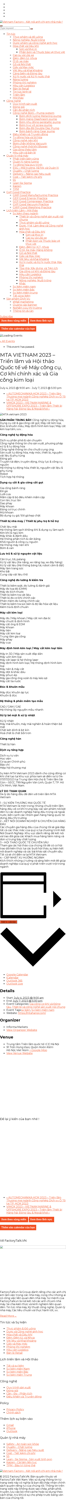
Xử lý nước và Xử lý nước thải (31, 76)
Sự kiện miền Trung (19, 1374)
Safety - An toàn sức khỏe (22, 1444)
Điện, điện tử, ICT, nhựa (34, 247)
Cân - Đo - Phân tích (19, 1393)
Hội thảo (18, 97)
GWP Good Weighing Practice (32, 207)
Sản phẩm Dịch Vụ (18, 298)
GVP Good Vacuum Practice (31, 204)
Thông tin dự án (23, 310)
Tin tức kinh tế (22, 91)
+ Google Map (38, 1050)
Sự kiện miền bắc (24, 289)
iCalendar (12, 977)
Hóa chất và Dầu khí (26, 46)
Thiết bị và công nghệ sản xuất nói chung (38, 1006)
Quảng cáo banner (25, 304)
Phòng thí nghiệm (25, 82)
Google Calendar (17, 974)
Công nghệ (13, 100)
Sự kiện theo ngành (25, 213)
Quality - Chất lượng (19, 1447)
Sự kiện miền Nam (18, 1368)
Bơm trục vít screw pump (35, 125)
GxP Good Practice (18, 192)
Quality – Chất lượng (26, 170)
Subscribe (6, 316)
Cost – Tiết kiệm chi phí (27, 176)
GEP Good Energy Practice (30, 198)
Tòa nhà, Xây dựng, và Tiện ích (38, 268)
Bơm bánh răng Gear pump (37, 131)
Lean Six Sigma (22, 183)
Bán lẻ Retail (21, 88)
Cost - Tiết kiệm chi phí (20, 1453)
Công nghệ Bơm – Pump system (33, 113)
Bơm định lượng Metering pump (40, 116)
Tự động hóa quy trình (27, 164)
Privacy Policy (15, 1409)
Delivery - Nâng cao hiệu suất (25, 1450)
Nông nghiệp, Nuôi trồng (29, 39)
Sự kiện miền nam (24, 286)
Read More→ (8, 1315)
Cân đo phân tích (24, 110)
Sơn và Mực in (28, 49)
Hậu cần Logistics (24, 85)
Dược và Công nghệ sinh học (24, 1331)
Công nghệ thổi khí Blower (30, 146)
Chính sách (13, 1412)
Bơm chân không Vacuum (30, 143)
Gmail (10, 1425)
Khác (22, 283)
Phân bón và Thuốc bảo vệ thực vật (42, 52)
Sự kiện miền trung (25, 292)
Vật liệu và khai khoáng (28, 70)
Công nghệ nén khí (25, 140)
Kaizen (17, 186)
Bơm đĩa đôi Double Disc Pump (39, 128)
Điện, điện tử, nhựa (25, 58)
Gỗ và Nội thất (22, 64)
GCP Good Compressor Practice (33, 201)
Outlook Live (14, 983)
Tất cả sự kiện (21, 295)
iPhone (11, 1428)
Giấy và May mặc (23, 67)
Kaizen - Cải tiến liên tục (21, 1462)
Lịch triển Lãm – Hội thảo (22, 210)
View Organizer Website (21, 1030)
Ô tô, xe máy (21, 61)
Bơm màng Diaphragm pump (38, 119)
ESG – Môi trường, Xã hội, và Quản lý (36, 167)
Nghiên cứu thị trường (27, 307)
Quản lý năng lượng (26, 161)
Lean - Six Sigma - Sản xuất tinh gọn (29, 1459)
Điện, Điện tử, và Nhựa (20, 1337)
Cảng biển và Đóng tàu (27, 73)
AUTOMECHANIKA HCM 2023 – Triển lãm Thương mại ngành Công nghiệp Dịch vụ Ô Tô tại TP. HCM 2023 (36, 396)
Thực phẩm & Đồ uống (21, 1328)
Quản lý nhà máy (17, 155)
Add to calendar (8, 922)
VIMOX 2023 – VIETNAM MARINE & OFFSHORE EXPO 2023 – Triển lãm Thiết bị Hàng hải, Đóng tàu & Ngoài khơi (34, 405)
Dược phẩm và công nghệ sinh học (35, 43)
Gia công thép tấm (25, 149)
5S (14, 180)
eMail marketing (23, 301)
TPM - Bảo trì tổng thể (20, 1465)
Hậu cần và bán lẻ (24, 152)
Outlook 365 (14, 980)
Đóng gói (19, 106)
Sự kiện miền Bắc (17, 1371)
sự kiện (25, 1010)
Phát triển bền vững (26, 158)
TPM (16, 189)
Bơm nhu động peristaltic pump (40, 122)
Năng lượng (20, 79)
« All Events (7, 341)
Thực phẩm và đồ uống (28, 36)
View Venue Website (19, 1053)
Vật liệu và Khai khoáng (21, 1340)
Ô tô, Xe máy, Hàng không (36, 250)
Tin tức (10, 33)
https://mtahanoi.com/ (32, 1013)
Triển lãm (19, 94)
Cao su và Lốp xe (23, 55)
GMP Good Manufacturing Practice (35, 195)
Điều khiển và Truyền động (30, 134)
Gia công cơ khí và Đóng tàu (37, 271)
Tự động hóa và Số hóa (27, 137)
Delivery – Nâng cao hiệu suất (32, 173)
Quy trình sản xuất (25, 103)
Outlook (11, 1431)
